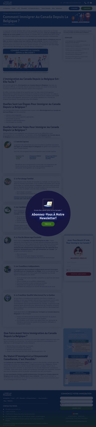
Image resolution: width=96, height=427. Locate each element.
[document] (48, 213)
